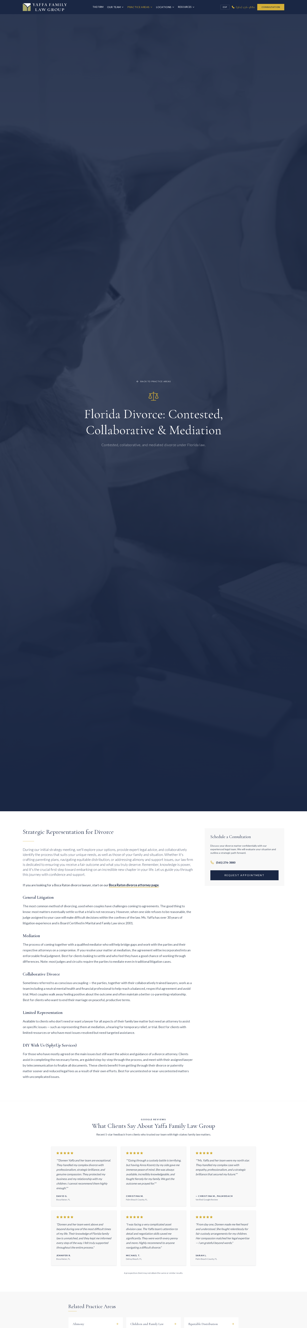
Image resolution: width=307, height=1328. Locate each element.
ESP (225, 7)
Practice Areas (138, 7)
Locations (163, 7)
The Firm (98, 7)
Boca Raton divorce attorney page (134, 885)
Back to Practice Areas (155, 381)
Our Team (114, 7)
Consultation (271, 7)
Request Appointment (244, 875)
